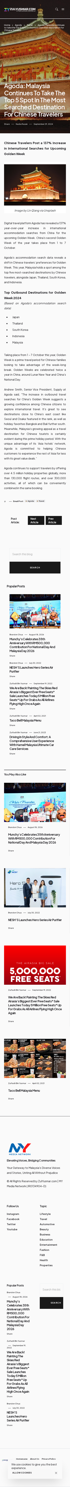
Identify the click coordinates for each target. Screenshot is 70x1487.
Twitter (11, 1224)
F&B (42, 1254)
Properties (46, 1265)
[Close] (56, 1473)
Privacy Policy (49, 1459)
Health (44, 1260)
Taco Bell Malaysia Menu (25, 720)
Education (46, 1239)
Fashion (44, 1249)
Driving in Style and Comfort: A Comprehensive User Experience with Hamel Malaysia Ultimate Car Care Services (32, 743)
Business (45, 1234)
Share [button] (7, 124)
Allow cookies (22, 1472)
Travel (30, 25)
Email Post (18, 501)
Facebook (13, 1219)
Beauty (44, 1229)
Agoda (18, 25)
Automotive (47, 1224)
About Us (34, 1459)
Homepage (22, 1459)
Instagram (13, 1213)
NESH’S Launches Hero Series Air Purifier (35, 920)
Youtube (12, 1229)
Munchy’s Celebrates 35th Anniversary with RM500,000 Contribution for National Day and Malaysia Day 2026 (32, 645)
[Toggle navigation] (63, 9)
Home (7, 25)
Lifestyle (45, 1213)
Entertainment (48, 1244)
